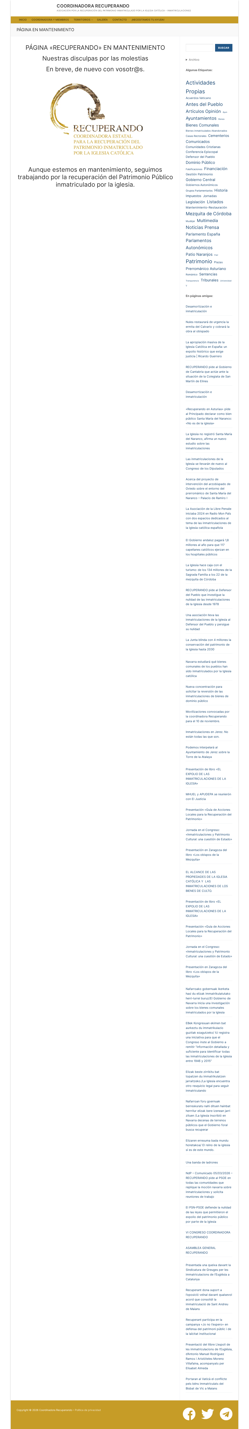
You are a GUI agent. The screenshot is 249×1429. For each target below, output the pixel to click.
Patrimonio (199, 261)
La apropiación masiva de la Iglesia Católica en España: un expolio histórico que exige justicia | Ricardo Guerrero (206, 349)
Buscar (223, 47)
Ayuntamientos (201, 118)
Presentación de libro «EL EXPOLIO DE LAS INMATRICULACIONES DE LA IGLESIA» (206, 776)
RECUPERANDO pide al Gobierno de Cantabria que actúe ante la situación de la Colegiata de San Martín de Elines (209, 374)
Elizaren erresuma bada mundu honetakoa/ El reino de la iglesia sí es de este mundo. (208, 1145)
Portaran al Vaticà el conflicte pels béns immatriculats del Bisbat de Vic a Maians (206, 1383)
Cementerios (218, 136)
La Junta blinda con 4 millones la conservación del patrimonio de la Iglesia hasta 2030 (208, 644)
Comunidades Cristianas (203, 147)
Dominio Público (200, 162)
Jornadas (210, 196)
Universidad (226, 281)
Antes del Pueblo (204, 104)
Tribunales (209, 280)
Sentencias (208, 274)
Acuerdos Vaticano (198, 98)
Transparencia (192, 281)
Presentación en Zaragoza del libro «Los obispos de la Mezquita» (206, 854)
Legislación (195, 202)
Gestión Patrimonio (199, 174)
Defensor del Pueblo (200, 157)
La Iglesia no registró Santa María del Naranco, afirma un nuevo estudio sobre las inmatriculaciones (209, 441)
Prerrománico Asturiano (206, 268)
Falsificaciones (194, 169)
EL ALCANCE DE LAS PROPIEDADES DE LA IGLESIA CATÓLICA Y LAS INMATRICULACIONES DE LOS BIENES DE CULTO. (207, 881)
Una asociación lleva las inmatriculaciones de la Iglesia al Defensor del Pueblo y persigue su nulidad (208, 622)
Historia (220, 190)
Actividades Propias (200, 86)
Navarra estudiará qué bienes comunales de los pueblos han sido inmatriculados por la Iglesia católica (208, 669)
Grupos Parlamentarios (199, 190)
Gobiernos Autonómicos (202, 185)
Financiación (215, 168)
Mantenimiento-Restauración (206, 207)
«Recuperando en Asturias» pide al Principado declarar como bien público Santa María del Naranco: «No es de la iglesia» (209, 416)
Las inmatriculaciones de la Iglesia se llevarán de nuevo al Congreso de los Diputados (206, 463)
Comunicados (198, 141)
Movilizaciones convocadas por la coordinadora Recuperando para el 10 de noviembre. (207, 716)
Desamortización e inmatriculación (199, 309)
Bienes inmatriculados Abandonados (206, 130)
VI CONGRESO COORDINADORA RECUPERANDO (208, 1235)
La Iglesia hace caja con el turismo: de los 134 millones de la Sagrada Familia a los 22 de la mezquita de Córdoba (209, 572)
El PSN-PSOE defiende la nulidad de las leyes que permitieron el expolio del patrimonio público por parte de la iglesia (208, 1214)
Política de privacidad (88, 1410)
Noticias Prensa (202, 227)
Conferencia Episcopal (202, 152)
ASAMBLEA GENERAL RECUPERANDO (201, 1250)
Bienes (221, 119)
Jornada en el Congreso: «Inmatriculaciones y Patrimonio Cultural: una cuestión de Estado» (209, 834)
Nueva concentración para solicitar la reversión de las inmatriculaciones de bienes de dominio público (207, 694)
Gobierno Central (200, 180)
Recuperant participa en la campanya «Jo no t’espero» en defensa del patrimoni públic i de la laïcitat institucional (208, 1327)
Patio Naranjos (199, 254)
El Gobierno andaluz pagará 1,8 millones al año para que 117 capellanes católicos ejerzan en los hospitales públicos (207, 547)
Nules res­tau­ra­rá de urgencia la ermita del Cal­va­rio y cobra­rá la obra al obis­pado (207, 326)
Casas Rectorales (196, 136)
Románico (191, 274)
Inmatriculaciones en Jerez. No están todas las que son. (207, 734)
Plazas (218, 262)
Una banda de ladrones (202, 1162)
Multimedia (207, 220)
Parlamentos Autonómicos (199, 244)
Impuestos (193, 196)
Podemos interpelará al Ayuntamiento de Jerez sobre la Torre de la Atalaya (208, 752)
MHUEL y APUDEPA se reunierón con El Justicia (208, 796)
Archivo (194, 59)
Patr (216, 255)
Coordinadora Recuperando (93, 6)
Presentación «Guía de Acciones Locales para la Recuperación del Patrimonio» (209, 814)
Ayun (225, 112)
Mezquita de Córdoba (209, 213)
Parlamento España (203, 234)
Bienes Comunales (202, 125)
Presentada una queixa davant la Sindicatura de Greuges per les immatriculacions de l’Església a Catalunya (208, 1272)
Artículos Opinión (203, 111)
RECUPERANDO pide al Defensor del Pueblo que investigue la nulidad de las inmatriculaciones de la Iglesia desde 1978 (209, 597)
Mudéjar (190, 221)
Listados (215, 201)
